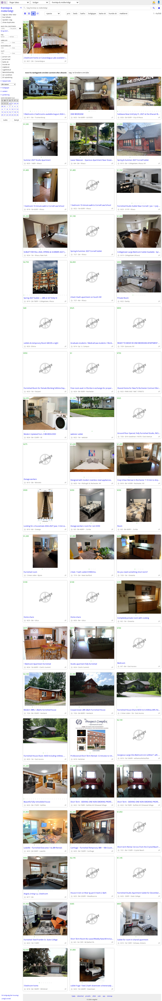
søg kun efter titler (9, 15)
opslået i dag (7, 20)
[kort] (37, 13)
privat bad (6, 59)
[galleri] (33, 13)
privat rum (6, 57)
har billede (7, 17)
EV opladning (7, 77)
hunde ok (6, 64)
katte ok (5, 62)
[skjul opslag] (65, 61)
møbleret (6, 67)
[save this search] (159, 8)
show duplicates (9, 22)
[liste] (25, 13)
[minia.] (29, 13)
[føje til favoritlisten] (25, 61)
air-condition (7, 75)
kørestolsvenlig (8, 72)
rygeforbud (7, 70)
